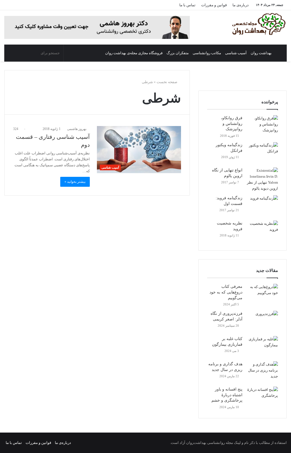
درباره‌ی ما (240, 5)
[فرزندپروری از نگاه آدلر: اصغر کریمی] (262, 321)
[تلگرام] (17, 5)
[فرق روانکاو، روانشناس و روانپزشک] (262, 126)
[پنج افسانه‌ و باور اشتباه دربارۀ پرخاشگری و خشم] (262, 397)
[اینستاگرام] (25, 5)
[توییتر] (51, 5)
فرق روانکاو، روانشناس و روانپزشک (231, 123)
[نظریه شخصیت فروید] (262, 231)
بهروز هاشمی (77, 129)
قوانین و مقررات (214, 5)
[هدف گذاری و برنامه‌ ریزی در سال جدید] (262, 372)
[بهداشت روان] (258, 24)
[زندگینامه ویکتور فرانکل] (262, 152)
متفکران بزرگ (178, 53)
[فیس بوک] (59, 5)
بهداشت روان (261, 53)
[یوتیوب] (34, 5)
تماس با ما (187, 5)
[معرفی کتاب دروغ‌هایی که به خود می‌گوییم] (262, 294)
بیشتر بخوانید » (75, 182)
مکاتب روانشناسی (207, 53)
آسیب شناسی (236, 53)
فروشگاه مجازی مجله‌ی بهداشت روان (134, 53)
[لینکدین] (42, 5)
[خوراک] (8, 5)
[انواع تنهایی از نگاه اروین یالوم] (262, 179)
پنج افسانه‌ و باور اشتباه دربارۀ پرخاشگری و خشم (226, 394)
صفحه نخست (167, 82)
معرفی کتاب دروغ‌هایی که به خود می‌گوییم (225, 292)
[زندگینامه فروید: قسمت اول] (262, 206)
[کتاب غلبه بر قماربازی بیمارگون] (262, 346)
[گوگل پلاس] (68, 5)
